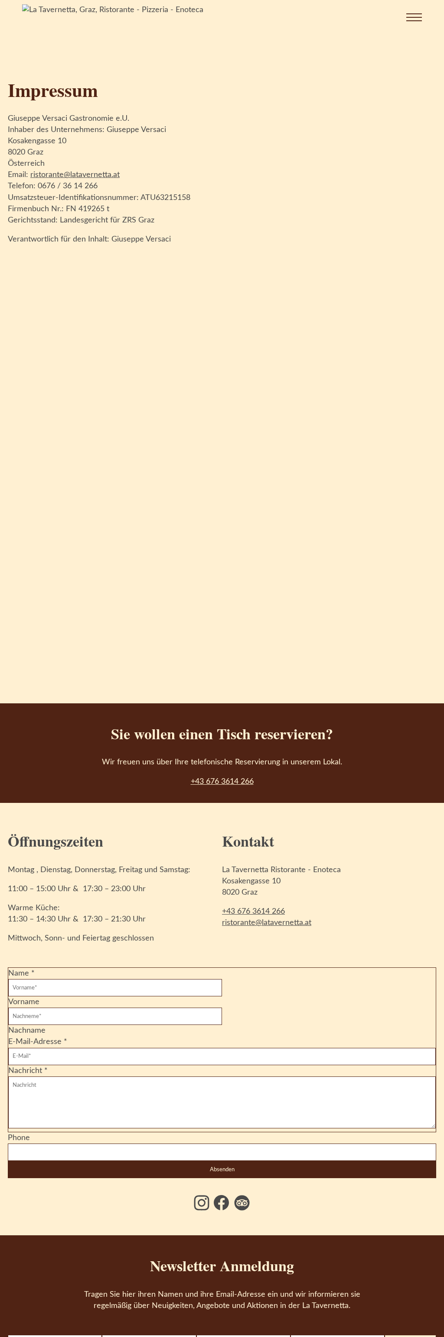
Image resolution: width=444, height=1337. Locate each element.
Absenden (222, 1169)
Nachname (27, 1030)
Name (21, 973)
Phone (19, 1138)
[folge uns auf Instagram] (201, 1203)
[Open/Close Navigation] (404, 17)
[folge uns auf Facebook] (221, 1202)
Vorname (23, 1002)
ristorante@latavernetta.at (75, 175)
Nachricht (28, 1071)
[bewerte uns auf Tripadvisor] (242, 1203)
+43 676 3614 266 (222, 782)
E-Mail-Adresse (37, 1042)
